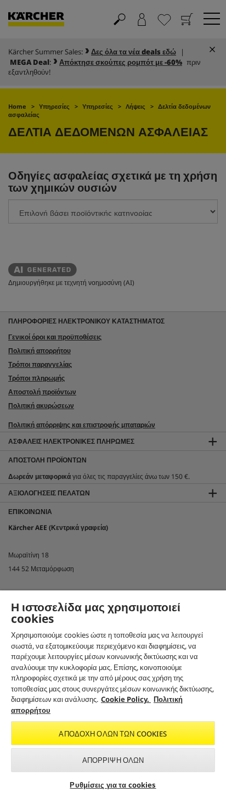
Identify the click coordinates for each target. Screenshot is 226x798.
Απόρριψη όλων (113, 760)
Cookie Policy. (126, 699)
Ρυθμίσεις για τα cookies (113, 785)
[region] (113, 694)
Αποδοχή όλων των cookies (113, 734)
